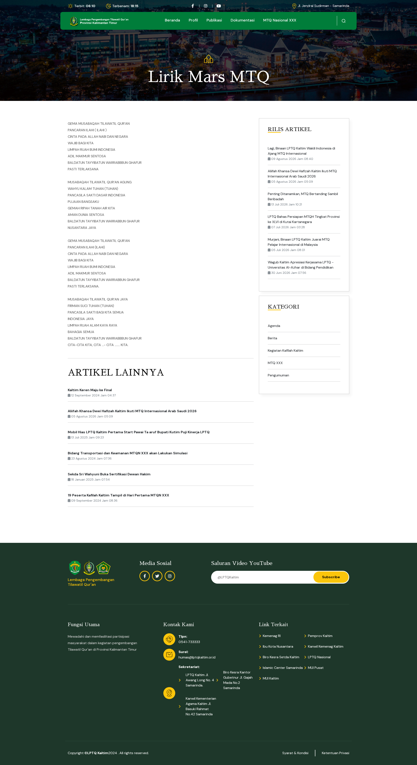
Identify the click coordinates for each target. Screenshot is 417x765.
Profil (193, 20)
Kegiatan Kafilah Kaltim (285, 350)
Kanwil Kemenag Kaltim (325, 646)
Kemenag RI (272, 636)
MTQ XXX (275, 363)
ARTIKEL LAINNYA (116, 372)
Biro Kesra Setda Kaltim (281, 657)
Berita (272, 338)
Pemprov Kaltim (320, 636)
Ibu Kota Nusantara (278, 646)
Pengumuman (278, 375)
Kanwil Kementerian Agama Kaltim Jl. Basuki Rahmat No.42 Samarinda (201, 706)
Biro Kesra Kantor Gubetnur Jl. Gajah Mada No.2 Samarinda (238, 680)
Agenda (274, 325)
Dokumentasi (243, 20)
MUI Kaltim (271, 678)
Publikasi (214, 20)
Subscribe (331, 577)
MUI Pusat (316, 667)
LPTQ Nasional (319, 657)
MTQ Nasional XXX (279, 20)
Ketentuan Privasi (335, 753)
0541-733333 (189, 642)
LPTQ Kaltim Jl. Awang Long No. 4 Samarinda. (200, 680)
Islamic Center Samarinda (283, 667)
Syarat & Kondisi (295, 753)
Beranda (172, 20)
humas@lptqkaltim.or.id (197, 657)
